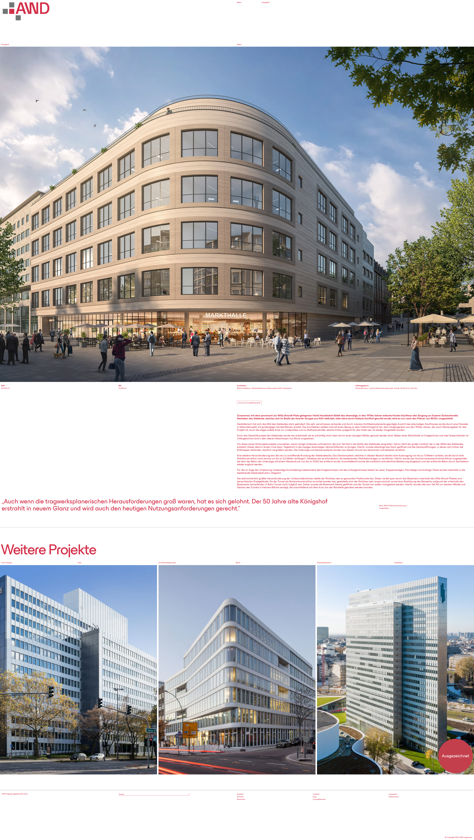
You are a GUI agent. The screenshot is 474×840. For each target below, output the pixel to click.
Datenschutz (394, 797)
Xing (314, 797)
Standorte (241, 799)
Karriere (240, 797)
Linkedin (316, 794)
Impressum (393, 794)
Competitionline (319, 799)
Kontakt (240, 794)
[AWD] (26, 11)
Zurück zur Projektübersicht (249, 403)
